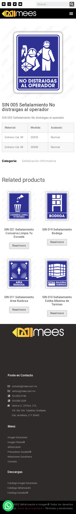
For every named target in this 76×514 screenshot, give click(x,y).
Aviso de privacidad (30, 508)
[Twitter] (15, 4)
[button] (71, 13)
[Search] (72, 4)
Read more (19, 245)
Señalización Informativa (39, 161)
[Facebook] (4, 4)
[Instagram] (9, 4)
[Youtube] (20, 4)
